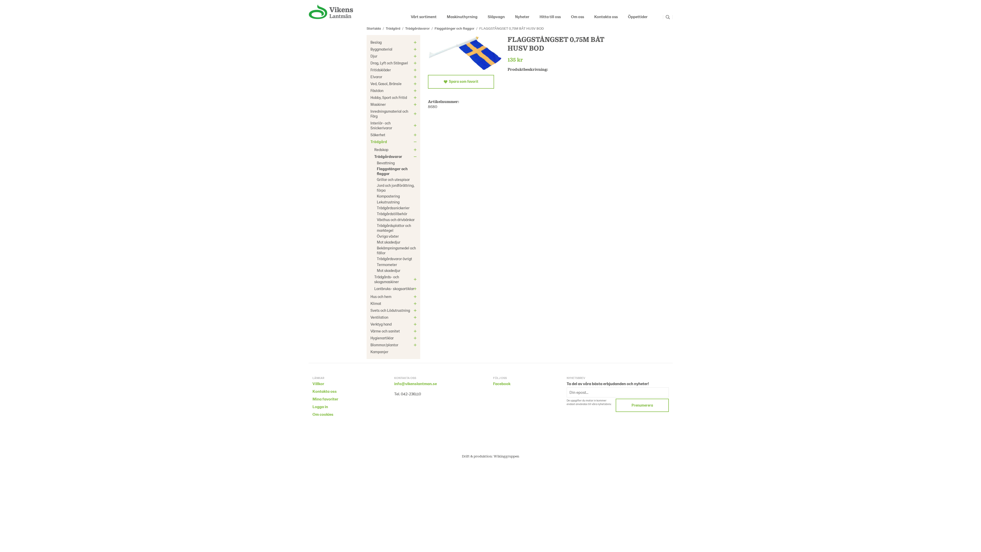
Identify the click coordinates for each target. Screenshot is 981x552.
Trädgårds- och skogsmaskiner (386, 279)
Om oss (577, 16)
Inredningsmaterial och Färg (389, 113)
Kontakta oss (606, 16)
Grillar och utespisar (393, 179)
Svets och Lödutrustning (390, 310)
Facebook (501, 383)
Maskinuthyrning (462, 16)
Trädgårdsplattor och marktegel (394, 228)
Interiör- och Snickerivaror (381, 125)
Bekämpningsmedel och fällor (396, 250)
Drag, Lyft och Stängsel (389, 63)
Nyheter (522, 16)
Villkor (318, 383)
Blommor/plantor (384, 344)
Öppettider (638, 16)
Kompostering (388, 196)
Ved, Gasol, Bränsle (386, 83)
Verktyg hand (381, 324)
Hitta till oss (550, 16)
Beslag (376, 42)
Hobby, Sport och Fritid (388, 97)
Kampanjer (379, 351)
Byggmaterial (381, 49)
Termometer (387, 264)
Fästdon (376, 90)
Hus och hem (380, 296)
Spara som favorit (462, 81)
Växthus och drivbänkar (396, 219)
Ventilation (379, 317)
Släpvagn (496, 16)
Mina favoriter (325, 398)
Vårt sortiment (424, 16)
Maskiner (378, 104)
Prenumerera (642, 405)
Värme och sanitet (385, 331)
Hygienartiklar (382, 338)
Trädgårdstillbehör (392, 213)
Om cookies (322, 414)
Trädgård (378, 141)
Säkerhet (377, 134)
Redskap (381, 149)
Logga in (320, 406)
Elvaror (376, 76)
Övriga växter (388, 236)
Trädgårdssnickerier (393, 207)
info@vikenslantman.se (415, 383)
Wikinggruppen (506, 456)
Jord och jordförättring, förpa (395, 187)
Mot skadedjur (388, 242)
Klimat (375, 303)
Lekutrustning (388, 202)
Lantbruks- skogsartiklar (394, 288)
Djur (373, 56)
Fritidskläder (380, 69)
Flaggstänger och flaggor (392, 171)
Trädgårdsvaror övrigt (394, 258)
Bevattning (386, 162)
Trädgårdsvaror (388, 156)
